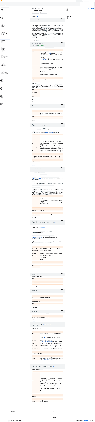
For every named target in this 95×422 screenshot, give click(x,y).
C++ (8, 4)
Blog (11, 412)
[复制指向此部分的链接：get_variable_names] (39, 270)
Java (10, 4)
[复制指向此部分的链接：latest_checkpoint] (39, 307)
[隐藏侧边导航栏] (9, 420)
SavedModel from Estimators (42, 227)
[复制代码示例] (62, 18)
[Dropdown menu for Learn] (14, 1)
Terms (11, 420)
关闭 (88, 8)
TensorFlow (33, 8)
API (35, 8)
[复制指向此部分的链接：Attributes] (35, 89)
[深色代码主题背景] (61, 18)
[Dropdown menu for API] (17, 1)
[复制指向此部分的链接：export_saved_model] (39, 217)
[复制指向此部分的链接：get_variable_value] (39, 286)
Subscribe (86, 420)
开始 (92, 8)
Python (5, 4)
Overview (2, 4)
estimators (34, 39)
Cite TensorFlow (55, 417)
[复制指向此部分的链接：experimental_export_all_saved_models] (47, 164)
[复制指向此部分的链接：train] (34, 361)
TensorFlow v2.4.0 (4, 3)
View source (33, 165)
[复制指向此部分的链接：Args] (34, 49)
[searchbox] (5, 7)
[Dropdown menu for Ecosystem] (22, 1)
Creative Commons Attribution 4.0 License (50, 405)
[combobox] (79, 1)
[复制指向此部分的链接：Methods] (36, 99)
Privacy (14, 420)
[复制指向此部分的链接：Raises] (34, 78)
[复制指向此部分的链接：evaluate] (35, 120)
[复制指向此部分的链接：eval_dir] (35, 101)
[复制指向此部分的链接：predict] (35, 319)
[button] (5, 13)
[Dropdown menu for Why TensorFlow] (34, 1)
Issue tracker (54, 412)
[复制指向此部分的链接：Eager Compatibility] (37, 83)
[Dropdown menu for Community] (28, 1)
